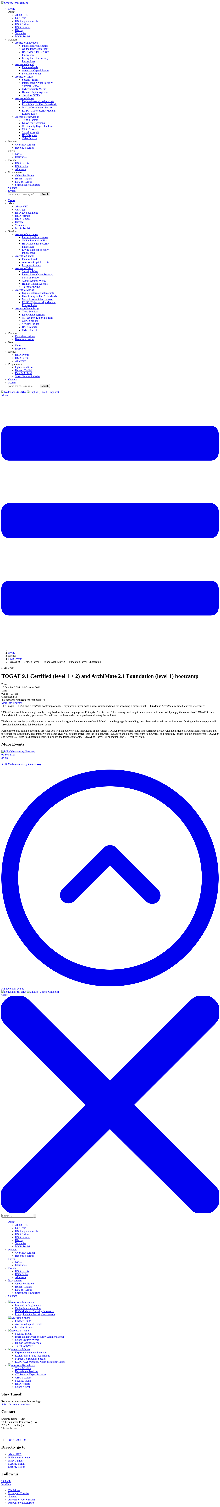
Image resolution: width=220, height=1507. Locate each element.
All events (20, 1277)
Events (12, 1268)
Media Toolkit (22, 1246)
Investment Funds (24, 1327)
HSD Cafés (21, 1274)
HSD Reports (22, 1383)
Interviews (20, 1265)
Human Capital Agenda (28, 1342)
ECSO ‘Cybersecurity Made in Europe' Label (40, 1361)
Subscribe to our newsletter (16, 1404)
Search (44, 194)
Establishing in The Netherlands (32, 1355)
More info (6, 702)
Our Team (20, 1227)
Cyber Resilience (24, 1283)
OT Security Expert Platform (30, 1374)
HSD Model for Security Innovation (34, 1311)
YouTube (6, 1484)
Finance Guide (23, 1320)
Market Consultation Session (30, 1358)
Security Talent (23, 1333)
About (11, 1221)
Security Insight (23, 1380)
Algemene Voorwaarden (21, 1499)
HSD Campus (22, 1237)
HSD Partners (22, 1234)
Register (17, 702)
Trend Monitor (23, 1368)
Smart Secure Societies (27, 1292)
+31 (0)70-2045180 (15, 1439)
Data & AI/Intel (23, 1289)
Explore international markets (31, 1352)
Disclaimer (14, 1490)
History (19, 1240)
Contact (12, 1295)
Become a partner (24, 1255)
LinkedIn (6, 1481)
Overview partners (25, 1252)
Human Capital (23, 1286)
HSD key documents (26, 1231)
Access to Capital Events (28, 1324)
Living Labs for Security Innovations (35, 1314)
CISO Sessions (23, 1377)
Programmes (15, 1280)
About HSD (21, 1224)
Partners (12, 1249)
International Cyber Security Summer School (39, 1336)
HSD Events (22, 1271)
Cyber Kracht (22, 1386)
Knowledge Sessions (26, 1371)
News (11, 1258)
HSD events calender (19, 1457)
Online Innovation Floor (28, 1308)
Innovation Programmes (28, 1305)
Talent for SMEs (24, 1346)
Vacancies (20, 1243)
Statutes (12, 1496)
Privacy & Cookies (18, 1493)
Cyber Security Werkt (27, 1339)
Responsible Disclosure (21, 1502)
